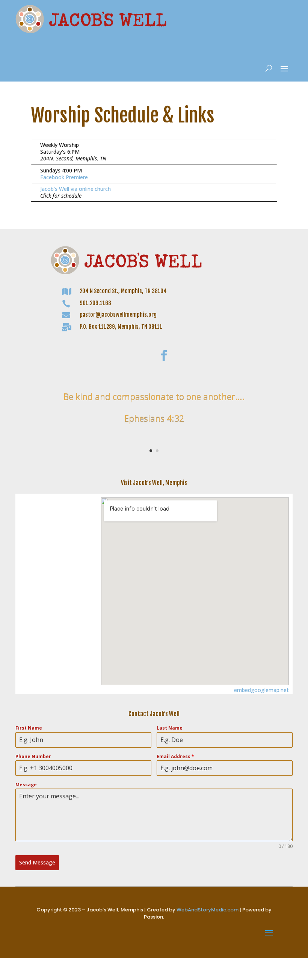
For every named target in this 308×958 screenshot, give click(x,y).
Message (26, 784)
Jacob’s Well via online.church (75, 188)
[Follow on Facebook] (164, 356)
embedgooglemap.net (261, 690)
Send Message (37, 862)
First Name (28, 728)
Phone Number (33, 756)
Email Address (175, 756)
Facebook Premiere (64, 177)
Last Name (170, 728)
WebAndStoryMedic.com (208, 909)
